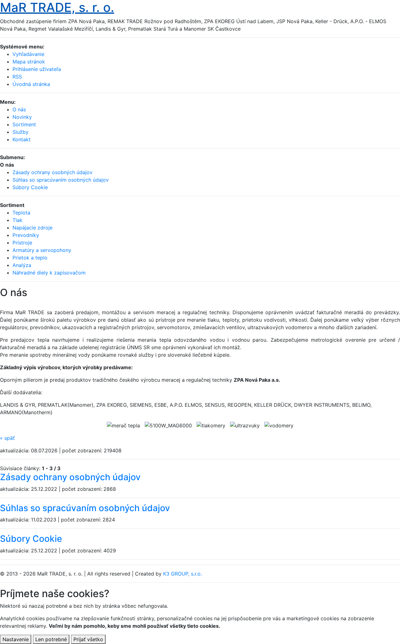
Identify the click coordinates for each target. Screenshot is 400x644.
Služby (20, 132)
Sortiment (24, 124)
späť (7, 438)
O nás (19, 109)
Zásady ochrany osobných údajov (70, 477)
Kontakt (21, 139)
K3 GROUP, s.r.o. (182, 574)
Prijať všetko (88, 639)
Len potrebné (51, 639)
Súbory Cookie (31, 538)
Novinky (22, 117)
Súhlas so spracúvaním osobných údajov (85, 508)
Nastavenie (15, 639)
